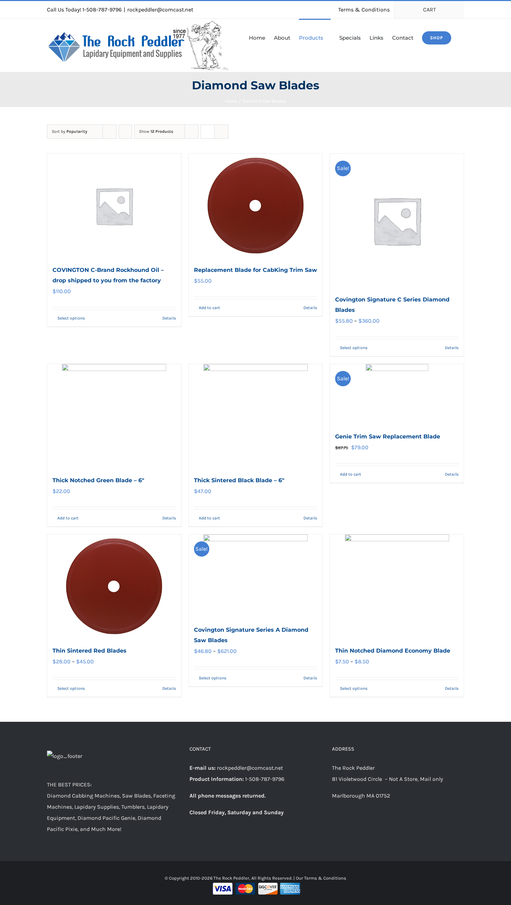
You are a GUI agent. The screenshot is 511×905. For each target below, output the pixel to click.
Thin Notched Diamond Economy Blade (392, 650)
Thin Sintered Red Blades (89, 650)
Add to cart (209, 307)
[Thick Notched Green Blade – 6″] (114, 416)
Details (169, 318)
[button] (462, 37)
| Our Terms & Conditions (319, 878)
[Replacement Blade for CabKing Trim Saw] (256, 206)
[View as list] (221, 131)
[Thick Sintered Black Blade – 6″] (256, 416)
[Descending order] (125, 131)
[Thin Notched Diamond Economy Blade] (397, 586)
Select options (71, 318)
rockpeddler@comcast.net (160, 9)
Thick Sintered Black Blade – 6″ (239, 480)
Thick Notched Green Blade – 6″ (98, 480)
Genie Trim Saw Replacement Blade (387, 436)
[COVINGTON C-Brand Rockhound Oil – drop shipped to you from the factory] (114, 206)
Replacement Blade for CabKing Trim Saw (255, 270)
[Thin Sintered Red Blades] (114, 586)
